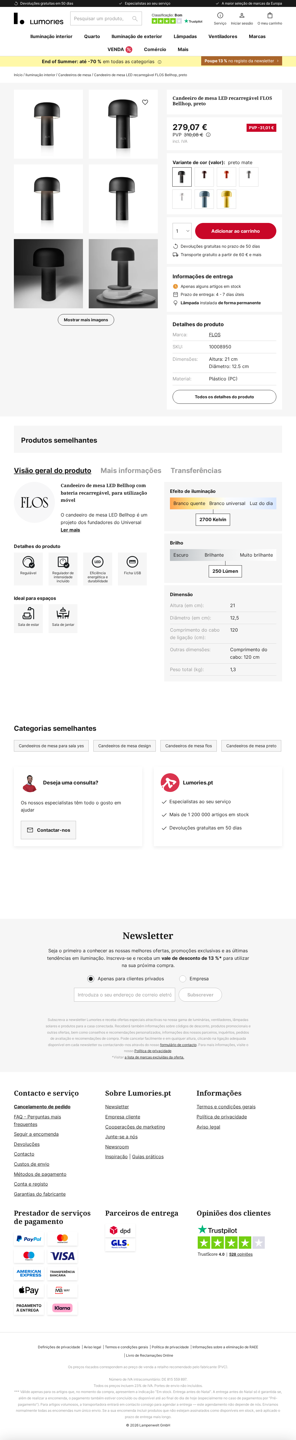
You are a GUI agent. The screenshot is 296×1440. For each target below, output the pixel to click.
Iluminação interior (40, 74)
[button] (48, 198)
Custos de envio (31, 1164)
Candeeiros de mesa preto (251, 745)
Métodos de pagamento (40, 1174)
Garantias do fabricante (40, 1194)
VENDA (116, 49)
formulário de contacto (178, 1044)
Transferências (196, 470)
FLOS (215, 334)
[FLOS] (34, 502)
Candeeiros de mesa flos (188, 745)
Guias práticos (148, 1156)
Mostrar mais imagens (86, 319)
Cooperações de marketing (135, 1127)
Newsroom (117, 1147)
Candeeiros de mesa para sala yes (51, 745)
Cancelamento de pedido (42, 1106)
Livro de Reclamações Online (149, 1355)
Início (18, 74)
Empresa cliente (122, 1117)
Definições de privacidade (59, 1347)
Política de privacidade (152, 1050)
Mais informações (131, 470)
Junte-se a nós (121, 1136)
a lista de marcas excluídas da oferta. (154, 1057)
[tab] (52, 470)
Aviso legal (208, 1127)
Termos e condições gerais (226, 1106)
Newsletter (117, 1106)
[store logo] (38, 18)
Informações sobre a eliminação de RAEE (225, 1347)
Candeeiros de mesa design (124, 745)
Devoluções (27, 1144)
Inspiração (116, 1156)
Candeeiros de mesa (74, 74)
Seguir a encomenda (36, 1134)
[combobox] (106, 18)
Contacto (24, 1154)
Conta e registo (31, 1184)
